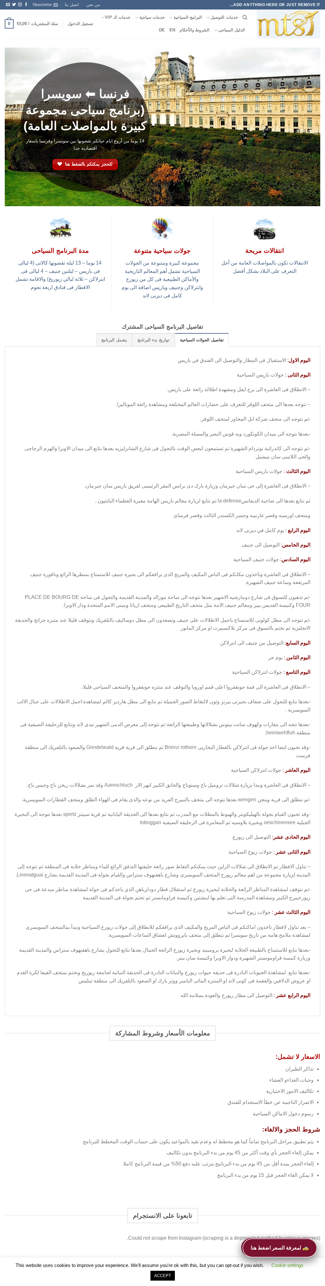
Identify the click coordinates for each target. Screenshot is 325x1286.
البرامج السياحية (188, 17)
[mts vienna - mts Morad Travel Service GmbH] (288, 24)
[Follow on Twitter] (14, 5)
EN (172, 30)
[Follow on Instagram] (20, 5)
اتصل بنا (72, 4)
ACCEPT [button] (162, 1275)
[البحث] (244, 17)
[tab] (202, 339)
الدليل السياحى (231, 30)
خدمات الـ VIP (117, 17)
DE (162, 30)
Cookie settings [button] (287, 1265)
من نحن (93, 4)
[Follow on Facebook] (26, 5)
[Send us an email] (8, 5)
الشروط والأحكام (194, 30)
